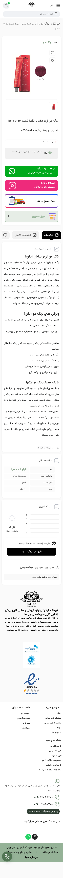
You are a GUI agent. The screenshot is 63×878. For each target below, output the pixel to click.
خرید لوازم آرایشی (53, 765)
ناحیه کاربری (25, 713)
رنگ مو (45, 24)
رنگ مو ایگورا (44, 447)
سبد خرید (26, 723)
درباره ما (58, 727)
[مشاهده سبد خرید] (6, 5)
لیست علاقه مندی (23, 718)
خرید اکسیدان (55, 750)
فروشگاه (55, 24)
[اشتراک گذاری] (52, 60)
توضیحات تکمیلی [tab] (23, 235)
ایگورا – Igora (18, 470)
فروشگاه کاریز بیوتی (53, 718)
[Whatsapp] (28, 837)
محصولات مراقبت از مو (51, 760)
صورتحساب (26, 728)
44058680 (43, 797)
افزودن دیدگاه (34, 552)
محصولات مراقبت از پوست (50, 769)
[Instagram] (35, 837)
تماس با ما (56, 732)
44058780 (43, 804)
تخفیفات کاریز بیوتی (52, 722)
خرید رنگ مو (55, 746)
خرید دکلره (56, 755)
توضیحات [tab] (49, 235)
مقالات (58, 713)
